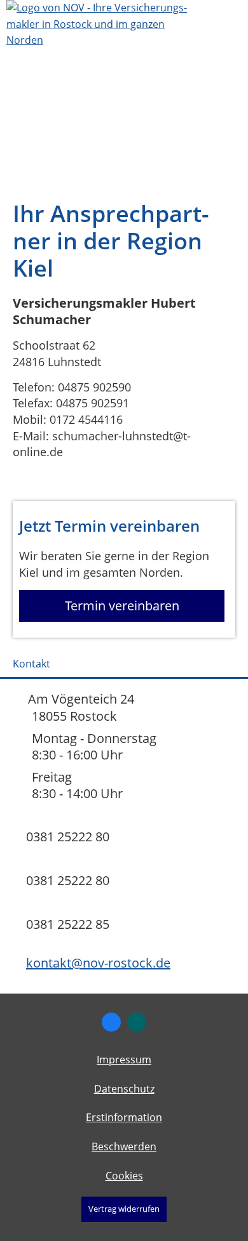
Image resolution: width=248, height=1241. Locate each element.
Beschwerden (124, 1146)
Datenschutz (124, 1089)
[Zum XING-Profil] (136, 1022)
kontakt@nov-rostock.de (98, 962)
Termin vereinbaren (122, 605)
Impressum (124, 1060)
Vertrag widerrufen (124, 1208)
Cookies (124, 1176)
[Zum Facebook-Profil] (111, 1022)
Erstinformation (124, 1117)
